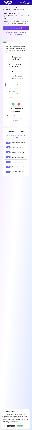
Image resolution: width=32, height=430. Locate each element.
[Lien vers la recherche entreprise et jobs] (24, 2)
